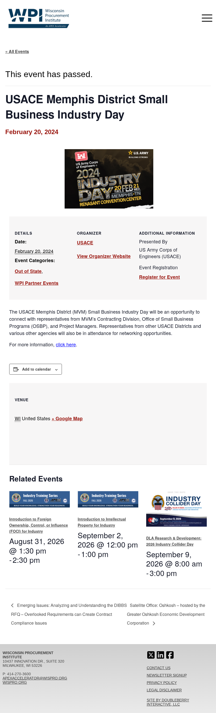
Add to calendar (36, 369)
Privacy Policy (162, 683)
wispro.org (15, 682)
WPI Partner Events (36, 283)
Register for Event (159, 276)
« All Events (17, 51)
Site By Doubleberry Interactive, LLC (168, 702)
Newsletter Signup (167, 675)
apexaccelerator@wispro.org (35, 678)
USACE (85, 242)
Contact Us (158, 668)
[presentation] (39, 501)
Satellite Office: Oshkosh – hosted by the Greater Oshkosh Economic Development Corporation (166, 614)
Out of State (28, 271)
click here (66, 344)
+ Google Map (67, 418)
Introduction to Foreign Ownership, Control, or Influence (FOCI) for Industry (38, 524)
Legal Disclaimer (164, 690)
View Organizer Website (104, 256)
